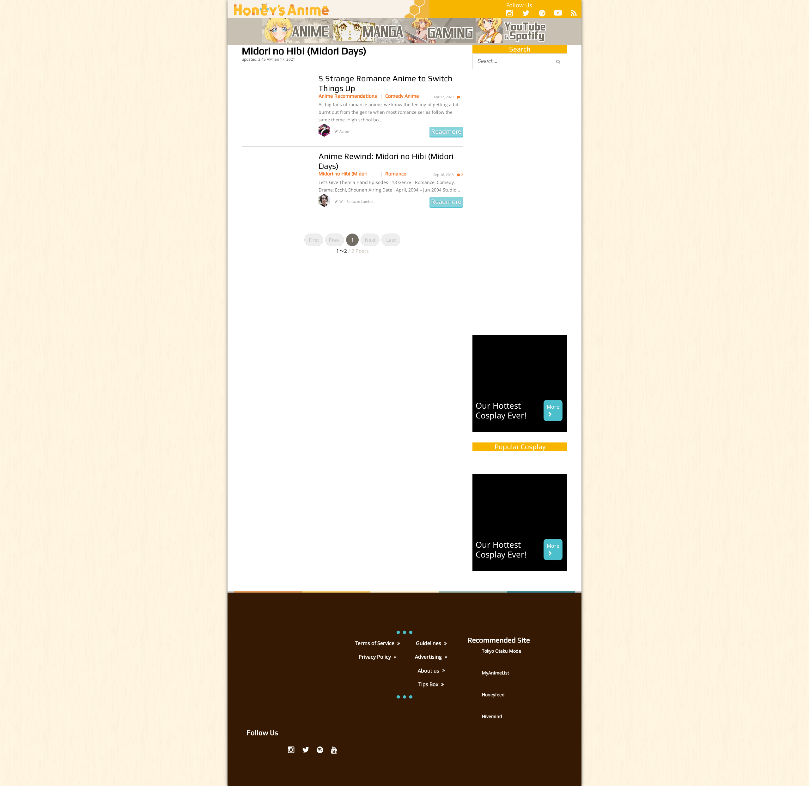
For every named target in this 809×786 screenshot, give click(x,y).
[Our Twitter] (525, 13)
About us (429, 670)
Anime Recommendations (348, 96)
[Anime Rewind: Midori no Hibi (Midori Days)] (275, 183)
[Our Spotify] (542, 13)
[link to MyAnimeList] (474, 677)
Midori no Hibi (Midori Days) (343, 174)
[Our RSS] (574, 13)
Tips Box (429, 684)
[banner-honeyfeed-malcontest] (519, 276)
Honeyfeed (493, 695)
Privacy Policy (375, 656)
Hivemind (492, 716)
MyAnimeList (495, 673)
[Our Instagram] (509, 13)
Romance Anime (395, 174)
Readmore (446, 131)
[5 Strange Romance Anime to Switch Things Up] (275, 105)
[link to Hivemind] (474, 721)
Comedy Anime (402, 96)
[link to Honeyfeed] (474, 699)
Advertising (429, 656)
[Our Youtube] (558, 14)
